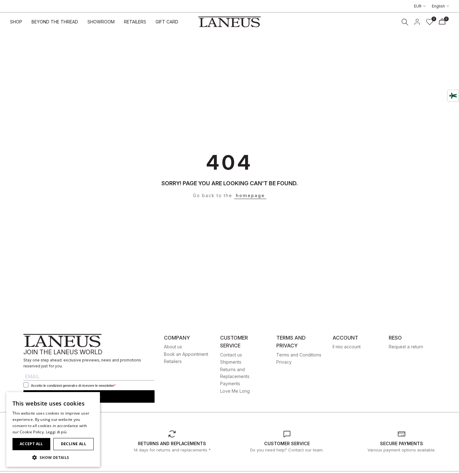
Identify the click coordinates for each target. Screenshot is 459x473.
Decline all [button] (73, 443)
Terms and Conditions (298, 354)
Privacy (284, 362)
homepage (250, 195)
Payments (230, 383)
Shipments (230, 362)
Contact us (231, 354)
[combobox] (92, 400)
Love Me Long (235, 391)
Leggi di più (56, 432)
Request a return (406, 346)
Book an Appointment (186, 354)
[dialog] (53, 429)
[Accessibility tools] (453, 96)
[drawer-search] (405, 22)
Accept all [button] (31, 443)
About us (173, 346)
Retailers (173, 361)
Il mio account (347, 346)
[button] (53, 457)
